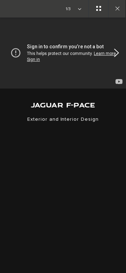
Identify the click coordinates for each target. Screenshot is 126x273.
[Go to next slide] (118, 53)
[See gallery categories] (98, 9)
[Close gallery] (117, 9)
